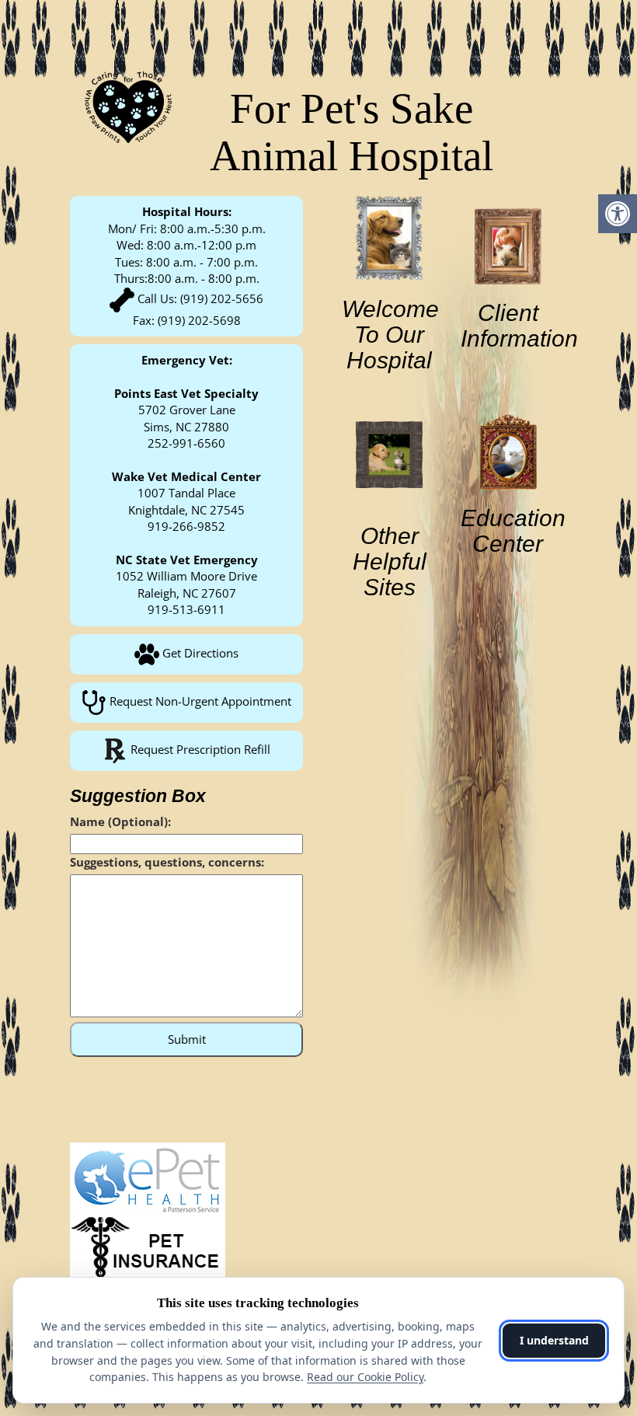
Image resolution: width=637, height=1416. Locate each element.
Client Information (519, 325)
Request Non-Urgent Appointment (198, 701)
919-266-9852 (186, 526)
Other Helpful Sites (389, 561)
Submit (187, 1039)
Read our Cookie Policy (365, 1376)
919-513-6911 (186, 609)
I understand (554, 1340)
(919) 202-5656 (221, 298)
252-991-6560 (186, 443)
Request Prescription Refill (198, 749)
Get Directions (198, 653)
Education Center (513, 530)
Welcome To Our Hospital (390, 334)
